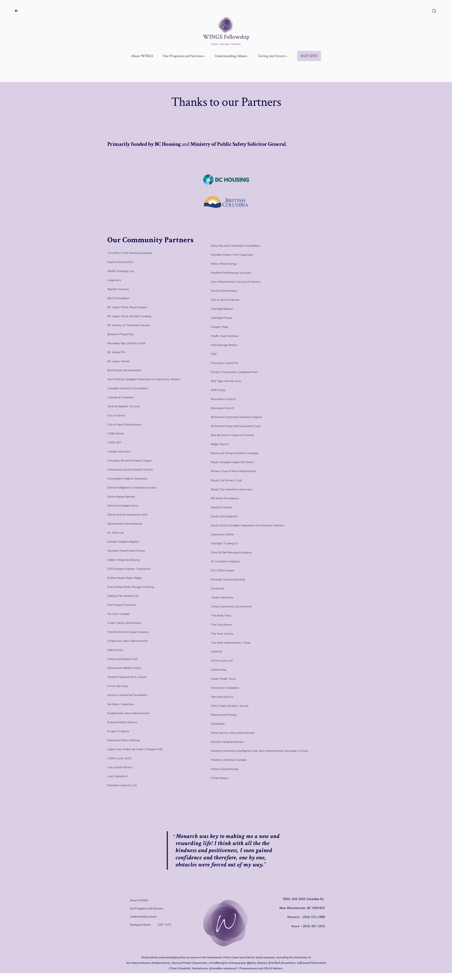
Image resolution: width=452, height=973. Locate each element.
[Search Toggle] (434, 11)
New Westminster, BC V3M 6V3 (302, 908)
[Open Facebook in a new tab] (16, 11)
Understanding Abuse (230, 56)
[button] (147, 908)
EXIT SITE (309, 56)
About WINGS (142, 56)
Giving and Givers (271, 56)
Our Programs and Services (183, 56)
